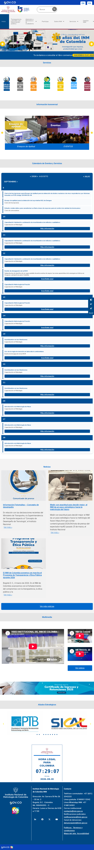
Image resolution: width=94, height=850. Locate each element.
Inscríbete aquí (47, 279)
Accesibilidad (83, 833)
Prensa (21, 36)
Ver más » (8, 527)
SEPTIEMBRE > (11, 181)
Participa (45, 21)
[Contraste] (91, 300)
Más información (47, 228)
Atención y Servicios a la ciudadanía (30, 21)
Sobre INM (58, 21)
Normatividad (70, 36)
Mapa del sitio (70, 833)
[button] (31, 21)
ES (89, 3)
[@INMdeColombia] (35, 819)
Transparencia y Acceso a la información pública (16, 21)
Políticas (68, 828)
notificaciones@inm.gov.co (75, 817)
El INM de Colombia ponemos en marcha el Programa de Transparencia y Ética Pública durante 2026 (22, 575)
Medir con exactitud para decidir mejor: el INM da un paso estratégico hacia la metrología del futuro (68, 507)
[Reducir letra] (91, 304)
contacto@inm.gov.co (73, 811)
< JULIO (86, 176)
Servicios (73, 21)
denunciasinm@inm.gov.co (75, 823)
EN (83, 3)
